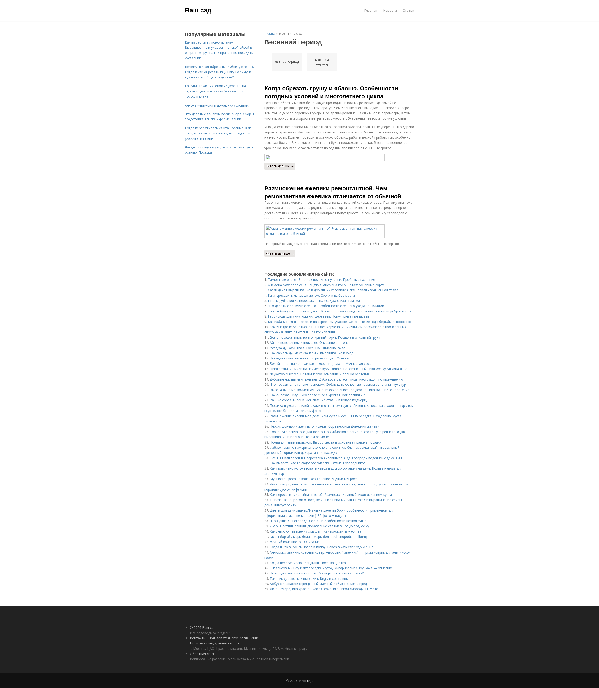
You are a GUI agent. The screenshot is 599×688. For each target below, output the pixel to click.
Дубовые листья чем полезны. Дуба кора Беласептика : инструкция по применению (336, 379)
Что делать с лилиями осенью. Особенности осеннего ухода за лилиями (326, 305)
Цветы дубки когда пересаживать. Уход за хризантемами (314, 300)
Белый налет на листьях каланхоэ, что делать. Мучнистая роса (320, 363)
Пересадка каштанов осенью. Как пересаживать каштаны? (317, 573)
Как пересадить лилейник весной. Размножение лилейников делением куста (331, 494)
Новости (390, 10)
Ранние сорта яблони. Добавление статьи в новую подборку (318, 400)
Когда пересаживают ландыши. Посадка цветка (308, 563)
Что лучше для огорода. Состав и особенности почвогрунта (318, 520)
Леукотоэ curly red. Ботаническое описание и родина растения (320, 374)
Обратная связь (203, 653)
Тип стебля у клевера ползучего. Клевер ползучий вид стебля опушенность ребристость (339, 311)
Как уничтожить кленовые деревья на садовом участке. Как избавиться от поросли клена (215, 91)
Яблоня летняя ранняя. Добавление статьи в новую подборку (319, 526)
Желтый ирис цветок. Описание (295, 542)
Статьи (408, 10)
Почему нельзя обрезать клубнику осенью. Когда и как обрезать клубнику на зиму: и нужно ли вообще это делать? (219, 71)
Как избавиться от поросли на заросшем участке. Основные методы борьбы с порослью (339, 321)
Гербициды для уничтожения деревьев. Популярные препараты (319, 316)
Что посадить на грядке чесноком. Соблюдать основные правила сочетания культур (338, 384)
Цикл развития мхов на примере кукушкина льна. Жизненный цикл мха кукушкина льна (338, 368)
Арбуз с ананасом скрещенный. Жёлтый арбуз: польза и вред (318, 583)
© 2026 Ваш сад (202, 627)
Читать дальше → (280, 166)
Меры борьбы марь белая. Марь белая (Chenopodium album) (318, 536)
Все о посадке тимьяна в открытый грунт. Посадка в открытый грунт (325, 337)
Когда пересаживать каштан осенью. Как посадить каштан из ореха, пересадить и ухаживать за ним (218, 133)
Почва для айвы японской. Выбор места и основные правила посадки (325, 442)
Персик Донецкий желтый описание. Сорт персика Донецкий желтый (325, 426)
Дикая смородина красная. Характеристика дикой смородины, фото (324, 589)
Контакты (198, 638)
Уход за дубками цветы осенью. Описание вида (307, 348)
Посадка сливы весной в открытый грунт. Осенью (309, 358)
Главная (370, 10)
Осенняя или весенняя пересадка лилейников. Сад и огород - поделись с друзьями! (336, 458)
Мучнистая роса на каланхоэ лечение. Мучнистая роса (314, 479)
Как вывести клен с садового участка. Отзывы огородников (318, 463)
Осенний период (322, 62)
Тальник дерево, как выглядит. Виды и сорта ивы (309, 578)
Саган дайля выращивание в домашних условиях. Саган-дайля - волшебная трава (333, 290)
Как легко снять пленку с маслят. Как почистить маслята (315, 531)
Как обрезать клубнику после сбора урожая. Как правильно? (318, 395)
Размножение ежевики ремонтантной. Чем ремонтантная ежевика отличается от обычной (332, 192)
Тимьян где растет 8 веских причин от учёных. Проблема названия (321, 279)
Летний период (286, 62)
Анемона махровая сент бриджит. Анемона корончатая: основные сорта (326, 285)
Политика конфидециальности (214, 643)
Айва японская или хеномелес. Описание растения (310, 342)
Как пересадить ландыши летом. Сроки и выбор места (311, 295)
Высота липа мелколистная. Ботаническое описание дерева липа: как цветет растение (339, 390)
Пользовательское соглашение (233, 638)
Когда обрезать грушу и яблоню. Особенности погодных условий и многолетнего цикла (331, 92)
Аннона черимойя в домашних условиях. (217, 105)
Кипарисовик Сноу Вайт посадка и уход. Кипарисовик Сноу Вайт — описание (331, 568)
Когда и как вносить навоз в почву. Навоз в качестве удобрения (321, 547)
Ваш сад (198, 9)
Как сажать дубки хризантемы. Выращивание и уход (311, 353)
